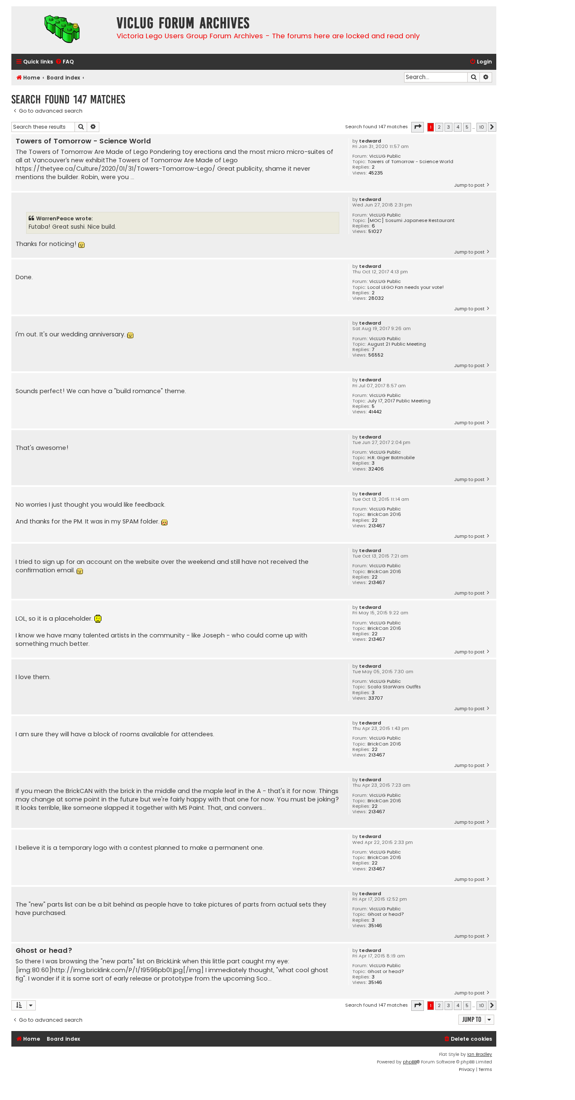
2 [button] (439, 127)
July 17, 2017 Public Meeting (399, 401)
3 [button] (448, 127)
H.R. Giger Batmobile (391, 457)
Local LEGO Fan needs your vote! (405, 287)
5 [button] (467, 127)
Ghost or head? (385, 914)
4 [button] (457, 127)
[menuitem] (64, 62)
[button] (417, 127)
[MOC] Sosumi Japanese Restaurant (411, 220)
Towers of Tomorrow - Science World (410, 161)
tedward (370, 141)
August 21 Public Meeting (396, 344)
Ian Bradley (479, 1054)
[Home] (61, 30)
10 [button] (481, 127)
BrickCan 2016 (384, 514)
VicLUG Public (385, 156)
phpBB (410, 1062)
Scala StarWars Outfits (394, 687)
